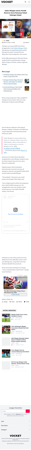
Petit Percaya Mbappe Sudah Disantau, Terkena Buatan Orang (20, 362)
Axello (17, 343)
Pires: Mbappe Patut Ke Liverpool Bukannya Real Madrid (20, 350)
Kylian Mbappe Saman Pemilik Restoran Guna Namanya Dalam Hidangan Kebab (15, 13)
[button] (29, 2)
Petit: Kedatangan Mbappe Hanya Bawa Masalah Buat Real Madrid (19, 328)
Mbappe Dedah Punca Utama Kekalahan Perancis (19, 315)
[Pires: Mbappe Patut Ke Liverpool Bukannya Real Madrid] (6, 353)
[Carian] (25, 2)
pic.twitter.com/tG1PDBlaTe (12, 148)
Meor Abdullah (19, 317)
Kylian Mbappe (18, 48)
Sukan (7, 40)
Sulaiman (27, 42)
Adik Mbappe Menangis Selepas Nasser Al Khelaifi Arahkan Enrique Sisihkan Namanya (20, 339)
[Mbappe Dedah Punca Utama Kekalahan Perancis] (6, 318)
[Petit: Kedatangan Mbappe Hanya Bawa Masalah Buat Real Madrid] (6, 330)
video (21, 169)
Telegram (18, 414)
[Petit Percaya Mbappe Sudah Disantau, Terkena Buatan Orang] (6, 365)
